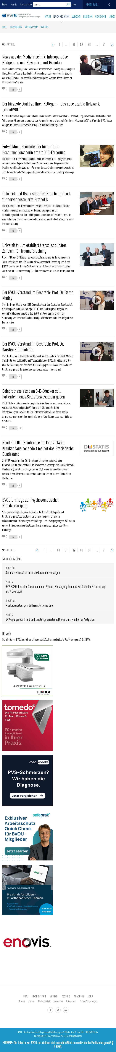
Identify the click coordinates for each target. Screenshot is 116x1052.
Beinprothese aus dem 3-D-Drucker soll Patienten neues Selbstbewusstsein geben (33, 394)
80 (58, 550)
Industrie (45, 27)
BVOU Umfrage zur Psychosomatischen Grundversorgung (30, 502)
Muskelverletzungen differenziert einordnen (29, 605)
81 (73, 44)
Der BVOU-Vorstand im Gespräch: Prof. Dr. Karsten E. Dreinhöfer (33, 346)
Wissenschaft (31, 27)
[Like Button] (13, 89)
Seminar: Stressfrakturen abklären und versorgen (32, 572)
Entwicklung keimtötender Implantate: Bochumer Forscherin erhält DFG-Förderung (34, 149)
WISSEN (76, 16)
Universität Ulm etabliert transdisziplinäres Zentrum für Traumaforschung (34, 248)
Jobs (112, 16)
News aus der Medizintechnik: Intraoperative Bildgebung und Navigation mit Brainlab (35, 59)
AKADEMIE (100, 16)
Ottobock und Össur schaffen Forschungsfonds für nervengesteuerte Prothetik (36, 196)
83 (89, 44)
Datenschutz (71, 1001)
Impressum (58, 1001)
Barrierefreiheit (26, 4)
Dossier (88, 16)
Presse (4, 4)
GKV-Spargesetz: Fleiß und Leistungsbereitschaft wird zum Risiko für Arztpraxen (50, 619)
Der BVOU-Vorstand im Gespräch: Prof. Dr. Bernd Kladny (37, 295)
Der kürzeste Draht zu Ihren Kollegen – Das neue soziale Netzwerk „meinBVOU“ (51, 106)
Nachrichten (61, 16)
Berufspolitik (16, 27)
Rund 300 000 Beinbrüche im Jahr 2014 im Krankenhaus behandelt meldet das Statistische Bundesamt (38, 448)
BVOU (48, 16)
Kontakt (14, 4)
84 (89, 550)
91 (104, 44)
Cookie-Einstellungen (88, 1001)
